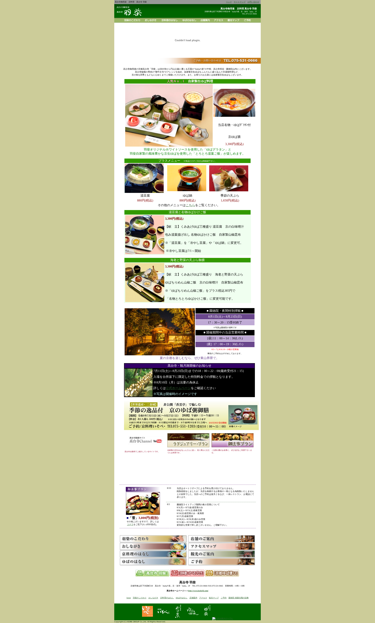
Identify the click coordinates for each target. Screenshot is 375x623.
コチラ (130, 524)
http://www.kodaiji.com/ (198, 591)
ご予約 (224, 598)
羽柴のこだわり (139, 598)
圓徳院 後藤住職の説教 (239, 598)
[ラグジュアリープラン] (188, 447)
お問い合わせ (253, 2)
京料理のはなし (167, 598)
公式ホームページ (178, 388)
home (129, 598)
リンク (229, 2)
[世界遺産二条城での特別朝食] (191, 432)
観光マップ (214, 598)
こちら (190, 205)
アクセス (203, 598)
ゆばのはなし (182, 598)
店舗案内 (193, 598)
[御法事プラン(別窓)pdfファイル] (233, 447)
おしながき (153, 598)
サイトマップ (240, 2)
